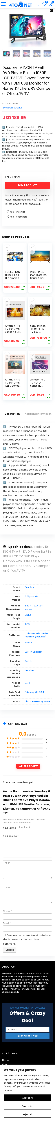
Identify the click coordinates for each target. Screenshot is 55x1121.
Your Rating (9, 828)
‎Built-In (28, 661)
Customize (27, 1106)
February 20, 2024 (34, 692)
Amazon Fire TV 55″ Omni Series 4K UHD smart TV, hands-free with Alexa (13, 333)
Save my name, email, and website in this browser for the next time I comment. (27, 939)
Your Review (10, 836)
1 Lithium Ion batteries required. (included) (36, 635)
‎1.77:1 (27, 682)
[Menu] (3, 4)
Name (7, 911)
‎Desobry (29, 587)
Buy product (27, 185)
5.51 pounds (31, 596)
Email (7, 923)
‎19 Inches (30, 670)
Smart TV (18, 107)
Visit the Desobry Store (37, 701)
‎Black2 (28, 642)
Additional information (38, 414)
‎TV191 (27, 624)
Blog (4, 1064)
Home (5, 1060)
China (28, 614)
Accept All (27, 1097)
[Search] (37, 4)
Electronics (8, 107)
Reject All (27, 1114)
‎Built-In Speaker (33, 651)
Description (12, 414)
